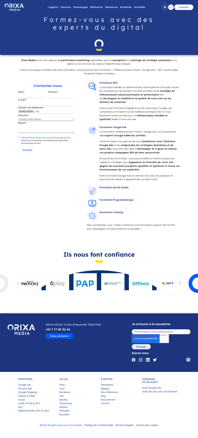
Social (21, 399)
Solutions (66, 7)
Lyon (62, 388)
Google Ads (24, 384)
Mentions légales (124, 425)
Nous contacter (59, 336)
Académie (126, 7)
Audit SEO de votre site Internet (159, 391)
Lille (61, 395)
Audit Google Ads (151, 387)
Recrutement (108, 399)
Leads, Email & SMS (29, 403)
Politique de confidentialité (98, 425)
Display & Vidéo (26, 395)
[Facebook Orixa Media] (135, 360)
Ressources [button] (111, 7)
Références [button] (96, 7)
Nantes (63, 399)
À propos (107, 379)
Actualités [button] (139, 7)
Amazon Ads (25, 388)
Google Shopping (27, 392)
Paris (62, 384)
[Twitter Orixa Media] (155, 360)
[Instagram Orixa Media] (142, 360)
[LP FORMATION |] (14, 7)
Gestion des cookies (147, 425)
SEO (20, 407)
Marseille (64, 410)
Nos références (109, 392)
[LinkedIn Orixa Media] (149, 360)
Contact (184, 7)
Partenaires (107, 384)
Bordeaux (64, 392)
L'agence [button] (53, 7)
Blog (103, 395)
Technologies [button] (80, 7)
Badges (105, 388)
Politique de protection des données (43, 138)
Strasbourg (65, 403)
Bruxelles (64, 414)
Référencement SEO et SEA (33, 410)
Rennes (63, 407)
